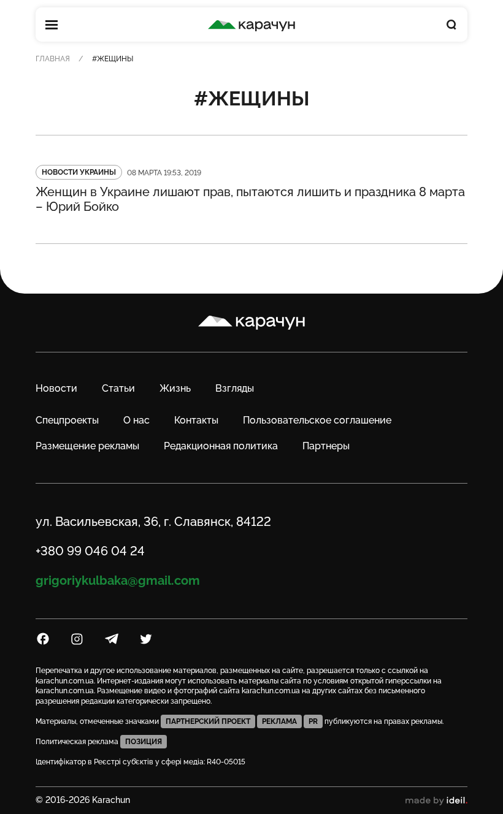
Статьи (118, 388)
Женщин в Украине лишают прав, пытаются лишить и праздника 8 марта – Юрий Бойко (250, 199)
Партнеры (326, 446)
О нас (136, 420)
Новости (56, 388)
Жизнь (175, 388)
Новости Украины (79, 172)
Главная (53, 59)
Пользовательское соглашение (317, 420)
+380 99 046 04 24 (90, 551)
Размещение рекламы (87, 446)
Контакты (196, 420)
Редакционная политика (221, 446)
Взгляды (234, 388)
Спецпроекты (67, 420)
